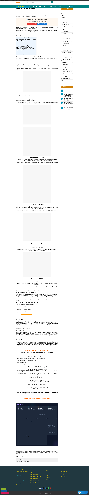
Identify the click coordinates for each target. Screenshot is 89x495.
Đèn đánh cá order (64, 22)
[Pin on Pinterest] (38, 448)
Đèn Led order (63, 45)
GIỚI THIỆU (35, 6)
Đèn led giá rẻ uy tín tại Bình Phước (21, 341)
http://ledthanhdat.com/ (34, 474)
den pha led (22, 294)
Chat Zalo (3, 489)
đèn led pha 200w (34, 451)
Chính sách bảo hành (64, 471)
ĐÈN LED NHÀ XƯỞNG (64, 41)
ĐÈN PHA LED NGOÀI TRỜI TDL (65, 60)
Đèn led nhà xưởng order (65, 43)
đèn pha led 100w (49, 296)
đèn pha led (43, 451)
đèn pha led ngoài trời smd (44, 452)
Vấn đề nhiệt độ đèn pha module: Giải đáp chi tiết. (68, 90)
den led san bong (29, 295)
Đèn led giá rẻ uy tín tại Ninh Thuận (27, 335)
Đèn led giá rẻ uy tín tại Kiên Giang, (50, 344)
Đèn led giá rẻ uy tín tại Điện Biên (22, 324)
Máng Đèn (62, 80)
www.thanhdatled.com (23, 392)
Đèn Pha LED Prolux (64, 64)
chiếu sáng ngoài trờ (38, 286)
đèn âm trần (48, 58)
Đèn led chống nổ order (65, 31)
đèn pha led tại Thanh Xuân (51, 452)
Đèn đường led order (64, 26)
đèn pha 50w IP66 (44, 162)
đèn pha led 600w (51, 297)
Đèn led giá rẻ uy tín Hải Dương (41, 321)
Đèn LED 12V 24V (64, 29)
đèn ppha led (19, 453)
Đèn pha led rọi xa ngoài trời (23, 46)
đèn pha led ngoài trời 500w (51, 283)
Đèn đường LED (19, 477)
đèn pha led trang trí (37, 296)
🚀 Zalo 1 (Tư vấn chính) (32, 23)
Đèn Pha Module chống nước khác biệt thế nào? (68, 108)
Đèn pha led (18, 210)
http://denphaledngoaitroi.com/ (35, 476)
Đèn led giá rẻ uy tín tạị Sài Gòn (37, 342)
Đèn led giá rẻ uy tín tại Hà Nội (20, 321)
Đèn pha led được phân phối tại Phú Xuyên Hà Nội (24, 47)
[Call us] (48, 488)
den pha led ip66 (47, 294)
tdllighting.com (19, 393)
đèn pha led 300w (53, 451)
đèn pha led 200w (24, 28)
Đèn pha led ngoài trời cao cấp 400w (23, 45)
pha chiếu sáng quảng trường (38, 208)
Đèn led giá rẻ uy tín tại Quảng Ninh (26, 328)
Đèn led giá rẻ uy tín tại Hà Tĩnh (42, 332)
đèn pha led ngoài (23, 452)
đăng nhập (21, 461)
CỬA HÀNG (39, 6)
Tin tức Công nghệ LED (25, 451)
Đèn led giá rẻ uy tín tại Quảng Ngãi (26, 334)
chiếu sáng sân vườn (48, 159)
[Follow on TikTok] (43, 488)
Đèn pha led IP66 (20, 159)
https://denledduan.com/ (34, 480)
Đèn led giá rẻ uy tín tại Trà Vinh (28, 344)
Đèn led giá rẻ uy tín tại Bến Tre (49, 343)
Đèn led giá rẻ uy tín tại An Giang (39, 343)
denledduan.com (26, 393)
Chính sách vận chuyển (64, 476)
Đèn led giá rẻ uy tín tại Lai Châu (44, 324)
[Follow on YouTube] (50, 488)
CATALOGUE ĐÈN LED (53, 6)
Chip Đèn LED (63, 11)
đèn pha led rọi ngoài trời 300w (32, 283)
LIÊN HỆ (60, 6)
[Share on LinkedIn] (40, 448)
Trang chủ (30, 6)
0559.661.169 (48, 477)
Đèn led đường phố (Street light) (65, 39)
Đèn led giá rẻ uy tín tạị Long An (48, 342)
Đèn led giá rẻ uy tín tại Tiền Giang (27, 343)
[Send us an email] (47, 488)
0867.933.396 (48, 475)
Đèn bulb (62, 19)
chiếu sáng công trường (27, 160)
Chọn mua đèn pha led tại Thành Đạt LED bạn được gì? (25, 48)
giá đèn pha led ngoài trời (29, 296)
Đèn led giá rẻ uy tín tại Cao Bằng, (33, 325)
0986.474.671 (48, 470)
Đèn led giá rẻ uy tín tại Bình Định (37, 334)
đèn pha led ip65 (53, 294)
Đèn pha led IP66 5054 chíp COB (22, 41)
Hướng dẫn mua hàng (64, 474)
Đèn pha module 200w (33, 249)
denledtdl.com (54, 392)
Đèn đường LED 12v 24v (65, 24)
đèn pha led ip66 (41, 294)
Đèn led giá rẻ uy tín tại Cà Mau (41, 345)
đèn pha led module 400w (50, 249)
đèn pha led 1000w (22, 299)
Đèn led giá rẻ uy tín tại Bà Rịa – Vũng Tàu (25, 342)
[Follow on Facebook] (42, 488)
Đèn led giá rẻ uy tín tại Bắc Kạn (44, 325)
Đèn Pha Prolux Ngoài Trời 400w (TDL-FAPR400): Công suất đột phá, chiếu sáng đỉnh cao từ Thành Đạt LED (68, 104)
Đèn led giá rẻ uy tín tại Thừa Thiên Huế (34, 333)
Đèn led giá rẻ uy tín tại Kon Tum (50, 335)
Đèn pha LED (19, 475)
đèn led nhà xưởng (42, 58)
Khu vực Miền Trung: (21, 50)
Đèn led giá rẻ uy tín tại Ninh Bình (41, 322)
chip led (30, 59)
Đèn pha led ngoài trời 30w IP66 (35, 162)
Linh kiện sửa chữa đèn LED (65, 78)
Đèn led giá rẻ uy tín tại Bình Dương (33, 341)
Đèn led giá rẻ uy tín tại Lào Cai (44, 323)
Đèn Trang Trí (63, 73)
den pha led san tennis (42, 295)
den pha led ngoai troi (34, 294)
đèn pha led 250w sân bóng (36, 211)
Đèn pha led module (19, 244)
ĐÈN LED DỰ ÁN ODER (64, 36)
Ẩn (28, 37)
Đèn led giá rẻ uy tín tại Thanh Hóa (21, 332)
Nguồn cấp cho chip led (24, 59)
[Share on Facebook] (33, 448)
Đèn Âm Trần (63, 17)
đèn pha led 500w (45, 297)
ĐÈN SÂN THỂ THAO (64, 67)
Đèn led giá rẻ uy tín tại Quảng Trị (22, 333)
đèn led (46, 30)
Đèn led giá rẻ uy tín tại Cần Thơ (51, 345)
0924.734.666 (48, 479)
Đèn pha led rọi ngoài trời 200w (21, 283)
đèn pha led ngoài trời (27, 294)
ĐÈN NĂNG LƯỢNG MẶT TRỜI (66, 50)
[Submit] (52, 2)
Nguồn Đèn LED (63, 82)
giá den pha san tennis (21, 296)
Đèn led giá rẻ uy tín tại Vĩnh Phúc (33, 323)
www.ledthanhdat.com (46, 392)
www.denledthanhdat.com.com (35, 392)
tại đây (53, 290)
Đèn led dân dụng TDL (64, 33)
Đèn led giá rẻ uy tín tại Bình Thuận (39, 335)
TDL (50, 493)
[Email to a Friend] (37, 448)
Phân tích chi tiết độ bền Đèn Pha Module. (68, 99)
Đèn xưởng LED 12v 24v (65, 76)
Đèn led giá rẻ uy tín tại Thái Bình (22, 323)
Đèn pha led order (64, 62)
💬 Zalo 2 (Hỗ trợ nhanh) (42, 23)
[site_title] (44, 493)
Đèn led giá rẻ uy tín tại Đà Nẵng (46, 333)
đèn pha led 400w (39, 297)
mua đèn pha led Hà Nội (39, 299)
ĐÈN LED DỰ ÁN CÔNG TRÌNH (66, 35)
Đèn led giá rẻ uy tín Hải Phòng (31, 321)
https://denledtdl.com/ (34, 478)
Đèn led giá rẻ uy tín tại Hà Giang (22, 325)
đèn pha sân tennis (35, 295)
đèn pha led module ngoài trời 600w (39, 250)
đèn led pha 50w (39, 451)
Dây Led (62, 15)
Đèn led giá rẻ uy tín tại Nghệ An (32, 332)
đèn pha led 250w (27, 297)
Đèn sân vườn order (64, 69)
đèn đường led (32, 58)
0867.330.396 (48, 472)
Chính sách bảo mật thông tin (65, 473)
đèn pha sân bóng (49, 207)
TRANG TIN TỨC (45, 6)
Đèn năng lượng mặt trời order (66, 52)
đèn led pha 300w (33, 297)
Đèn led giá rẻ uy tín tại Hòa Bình (33, 324)
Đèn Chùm (62, 20)
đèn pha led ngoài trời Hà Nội (30, 299)
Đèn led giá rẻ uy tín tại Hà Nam (51, 321)
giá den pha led (48, 295)
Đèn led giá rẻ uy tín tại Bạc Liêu (30, 345)
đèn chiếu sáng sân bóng (42, 207)
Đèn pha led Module (64, 57)
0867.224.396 (48, 473)
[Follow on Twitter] (45, 488)
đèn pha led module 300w (41, 249)
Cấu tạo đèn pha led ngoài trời (22, 40)
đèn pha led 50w (43, 296)
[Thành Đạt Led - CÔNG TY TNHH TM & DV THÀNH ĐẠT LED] (20, 3)
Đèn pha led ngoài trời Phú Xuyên (36, 452)
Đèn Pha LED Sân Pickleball (65, 66)
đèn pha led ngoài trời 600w (46, 211)
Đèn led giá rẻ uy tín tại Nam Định (30, 322)
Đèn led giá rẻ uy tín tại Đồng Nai (44, 341)
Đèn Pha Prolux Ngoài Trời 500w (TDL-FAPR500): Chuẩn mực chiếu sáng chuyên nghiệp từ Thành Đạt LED (68, 95)
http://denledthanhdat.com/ (35, 472)
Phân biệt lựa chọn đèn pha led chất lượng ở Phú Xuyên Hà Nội (26, 39)
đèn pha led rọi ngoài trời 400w (42, 283)
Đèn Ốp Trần (63, 54)
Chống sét (62, 13)
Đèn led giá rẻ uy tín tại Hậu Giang (38, 344)
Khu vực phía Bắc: (20, 49)
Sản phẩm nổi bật (20, 54)
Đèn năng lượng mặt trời (20, 480)
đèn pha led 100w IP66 (51, 162)
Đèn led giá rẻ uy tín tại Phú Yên (48, 334)
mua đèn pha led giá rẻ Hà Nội (48, 299)
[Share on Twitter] (35, 448)
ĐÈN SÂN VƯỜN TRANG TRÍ (65, 71)
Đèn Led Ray (63, 48)
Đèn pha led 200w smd (48, 451)
